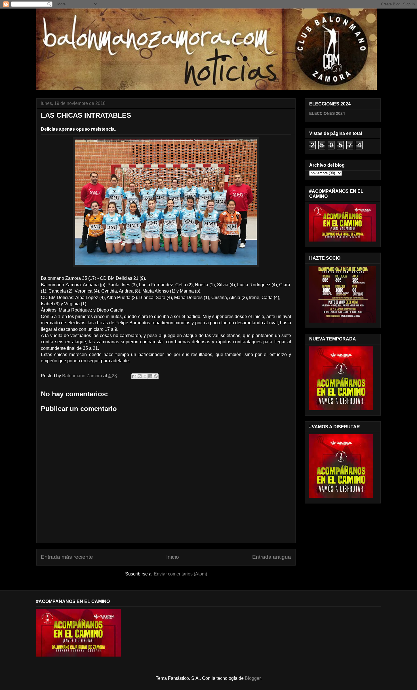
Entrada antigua (271, 557)
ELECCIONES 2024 (327, 113)
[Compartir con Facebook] (150, 376)
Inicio (172, 557)
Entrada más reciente (67, 557)
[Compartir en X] (145, 376)
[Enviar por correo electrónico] (134, 376)
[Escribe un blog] (139, 376)
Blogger (252, 678)
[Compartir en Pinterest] (156, 376)
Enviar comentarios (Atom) (180, 574)
